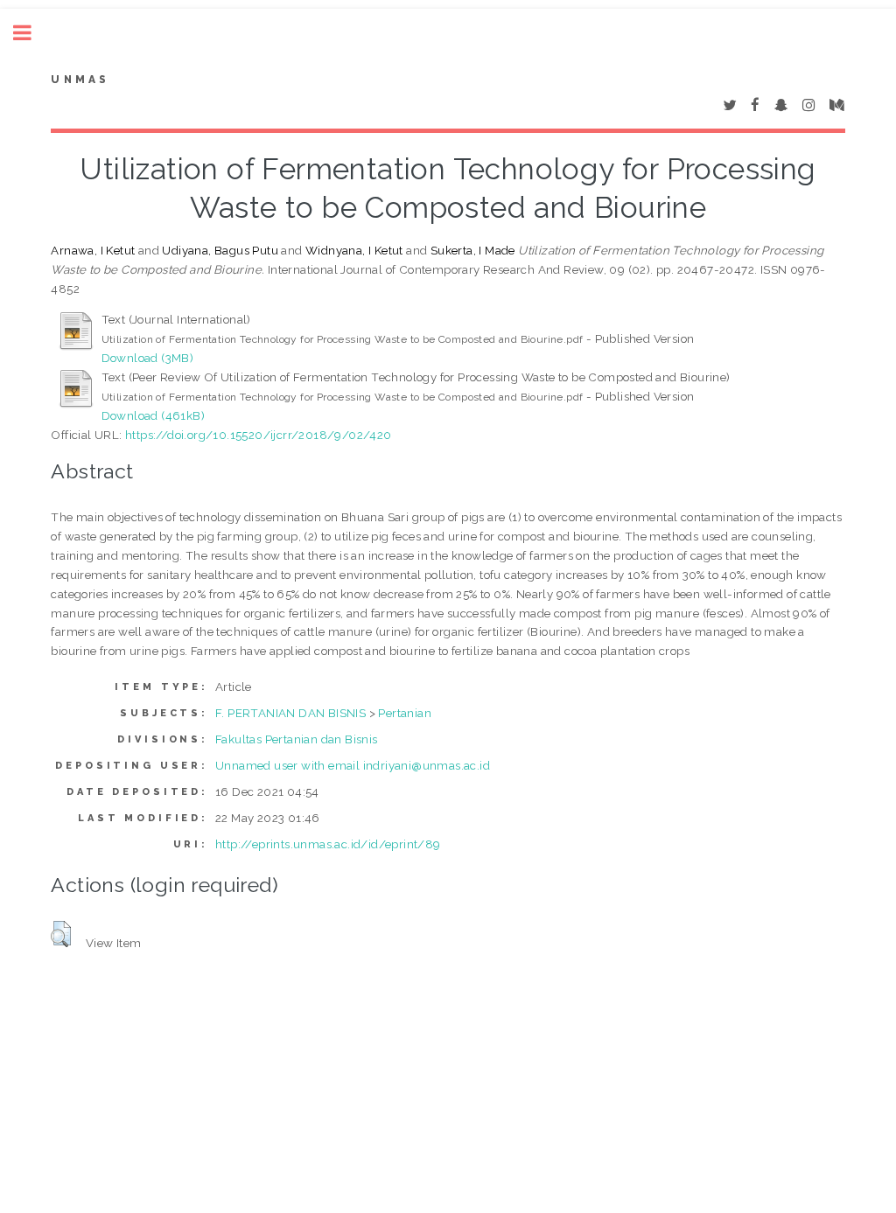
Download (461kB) (153, 415)
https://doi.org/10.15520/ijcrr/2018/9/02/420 (258, 435)
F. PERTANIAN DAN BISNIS (290, 713)
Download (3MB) (148, 358)
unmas (80, 79)
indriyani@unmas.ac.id (426, 765)
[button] (61, 934)
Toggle (31, 33)
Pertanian (404, 713)
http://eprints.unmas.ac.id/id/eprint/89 (328, 844)
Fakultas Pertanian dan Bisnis (296, 739)
